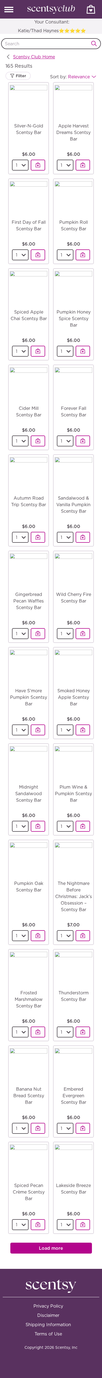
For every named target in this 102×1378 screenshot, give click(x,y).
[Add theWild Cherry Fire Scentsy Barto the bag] (83, 633)
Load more (51, 1248)
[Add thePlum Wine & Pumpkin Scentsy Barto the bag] (83, 826)
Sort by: (70, 77)
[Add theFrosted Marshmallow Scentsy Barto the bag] (38, 1032)
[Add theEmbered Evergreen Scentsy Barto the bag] (83, 1128)
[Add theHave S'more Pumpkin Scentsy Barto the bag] (38, 729)
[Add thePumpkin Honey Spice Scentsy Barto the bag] (83, 351)
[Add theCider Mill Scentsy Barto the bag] (38, 441)
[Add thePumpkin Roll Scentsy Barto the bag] (83, 254)
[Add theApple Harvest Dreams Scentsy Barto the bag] (83, 165)
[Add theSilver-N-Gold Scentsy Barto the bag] (38, 165)
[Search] (95, 43)
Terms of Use (48, 1334)
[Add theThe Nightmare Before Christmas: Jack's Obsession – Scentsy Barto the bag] (83, 935)
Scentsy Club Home (34, 57)
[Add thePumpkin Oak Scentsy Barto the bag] (38, 935)
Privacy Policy (48, 1306)
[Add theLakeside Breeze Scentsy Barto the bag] (83, 1224)
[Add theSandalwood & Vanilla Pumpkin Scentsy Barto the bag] (83, 537)
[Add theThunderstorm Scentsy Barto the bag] (83, 1032)
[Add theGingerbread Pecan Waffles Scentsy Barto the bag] (38, 633)
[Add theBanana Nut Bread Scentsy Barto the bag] (38, 1128)
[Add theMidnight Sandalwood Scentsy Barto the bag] (38, 826)
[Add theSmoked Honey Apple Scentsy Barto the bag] (83, 729)
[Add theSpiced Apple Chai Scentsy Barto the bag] (38, 351)
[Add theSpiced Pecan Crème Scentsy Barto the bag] (38, 1224)
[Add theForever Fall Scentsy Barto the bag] (83, 441)
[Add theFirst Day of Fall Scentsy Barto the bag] (38, 254)
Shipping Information (48, 1325)
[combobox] (51, 43)
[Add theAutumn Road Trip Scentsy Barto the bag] (38, 537)
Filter (20, 76)
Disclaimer (48, 1315)
